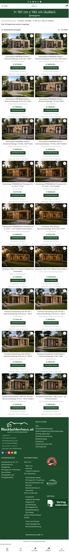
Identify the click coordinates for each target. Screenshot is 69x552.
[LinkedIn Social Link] (35, 1)
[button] (51, 280)
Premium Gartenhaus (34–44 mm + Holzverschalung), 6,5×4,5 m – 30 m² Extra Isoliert (51, 314)
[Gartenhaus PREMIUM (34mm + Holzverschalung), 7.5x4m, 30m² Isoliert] (51, 129)
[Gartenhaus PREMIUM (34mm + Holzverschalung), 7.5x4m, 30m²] (51, 86)
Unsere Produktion (32, 471)
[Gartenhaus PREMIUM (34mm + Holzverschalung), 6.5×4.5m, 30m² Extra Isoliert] (51, 44)
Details (26, 517)
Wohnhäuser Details (33, 478)
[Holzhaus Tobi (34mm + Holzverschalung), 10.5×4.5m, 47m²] (51, 214)
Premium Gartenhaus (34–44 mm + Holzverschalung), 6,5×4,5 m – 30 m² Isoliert (18, 356)
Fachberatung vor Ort (9, 462)
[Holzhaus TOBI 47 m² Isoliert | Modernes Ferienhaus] (18, 256)
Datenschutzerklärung (43, 436)
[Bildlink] (17, 427)
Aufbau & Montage (32, 499)
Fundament (29, 497)
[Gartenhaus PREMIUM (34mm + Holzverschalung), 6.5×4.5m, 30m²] (18, 44)
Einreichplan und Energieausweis (7, 476)
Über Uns (27, 462)
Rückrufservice (7, 465)
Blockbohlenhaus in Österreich (32, 489)
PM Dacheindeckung (33, 527)
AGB (37, 426)
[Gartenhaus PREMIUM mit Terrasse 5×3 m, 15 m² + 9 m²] (18, 171)
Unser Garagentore (32, 524)
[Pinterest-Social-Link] (33, 1)
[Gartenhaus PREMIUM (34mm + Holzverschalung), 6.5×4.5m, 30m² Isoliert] (18, 86)
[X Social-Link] (30, 1)
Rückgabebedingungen (44, 429)
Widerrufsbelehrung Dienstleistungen (49, 431)
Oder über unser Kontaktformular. (12, 448)
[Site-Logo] (34, 6)
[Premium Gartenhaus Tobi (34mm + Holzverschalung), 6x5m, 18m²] (51, 341)
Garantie (28, 468)
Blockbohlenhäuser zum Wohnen (34, 484)
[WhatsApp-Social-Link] (38, 1)
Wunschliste (6, 472)
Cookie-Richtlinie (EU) (43, 444)
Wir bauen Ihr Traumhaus (10, 470)
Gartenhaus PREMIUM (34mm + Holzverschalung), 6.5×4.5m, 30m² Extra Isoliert (51, 59)
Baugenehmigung (32, 510)
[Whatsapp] (15, 452)
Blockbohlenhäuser (18, 61)
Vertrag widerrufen (42, 434)
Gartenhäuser (51, 104)
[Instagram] (5, 452)
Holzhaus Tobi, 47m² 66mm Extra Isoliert (51, 269)
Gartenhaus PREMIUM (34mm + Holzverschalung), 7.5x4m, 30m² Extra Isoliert (18, 144)
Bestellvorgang (41, 439)
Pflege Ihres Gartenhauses (30, 503)
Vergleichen (5, 467)
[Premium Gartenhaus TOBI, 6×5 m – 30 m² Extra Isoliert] (51, 384)
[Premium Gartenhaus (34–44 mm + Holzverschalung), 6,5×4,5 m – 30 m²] (18, 299)
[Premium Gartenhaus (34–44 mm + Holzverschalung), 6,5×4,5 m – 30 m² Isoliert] (18, 341)
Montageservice (31, 507)
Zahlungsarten (40, 447)
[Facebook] (2, 452)
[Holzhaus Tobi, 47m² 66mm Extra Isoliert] (51, 256)
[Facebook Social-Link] (28, 1)
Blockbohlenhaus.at (8, 21)
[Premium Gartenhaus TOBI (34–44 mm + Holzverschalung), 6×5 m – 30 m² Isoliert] (18, 384)
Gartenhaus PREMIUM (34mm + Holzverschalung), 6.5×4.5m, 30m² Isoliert (18, 101)
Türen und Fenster (32, 521)
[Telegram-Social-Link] (40, 1)
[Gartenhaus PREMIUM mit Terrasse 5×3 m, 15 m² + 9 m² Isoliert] (51, 171)
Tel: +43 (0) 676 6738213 (10, 443)
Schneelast (29, 512)
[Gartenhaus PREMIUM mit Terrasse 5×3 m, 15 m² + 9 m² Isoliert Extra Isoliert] (18, 214)
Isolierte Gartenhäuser (51, 189)
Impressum (39, 441)
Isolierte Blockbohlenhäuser (18, 104)
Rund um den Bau (30, 493)
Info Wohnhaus (30, 474)
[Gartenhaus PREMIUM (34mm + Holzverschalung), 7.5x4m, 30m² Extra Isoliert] (18, 129)
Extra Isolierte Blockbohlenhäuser (51, 61)
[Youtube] (12, 452)
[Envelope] (9, 452)
